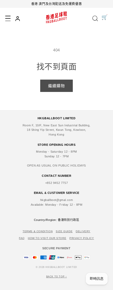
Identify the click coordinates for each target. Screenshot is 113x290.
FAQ (22, 238)
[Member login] (17, 19)
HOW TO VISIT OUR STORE (47, 238)
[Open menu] (8, 18)
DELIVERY (83, 231)
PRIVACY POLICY (81, 238)
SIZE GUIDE (64, 231)
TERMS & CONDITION (38, 231)
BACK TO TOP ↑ (56, 276)
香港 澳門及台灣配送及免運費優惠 (56, 4)
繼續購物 (56, 86)
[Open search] (95, 19)
